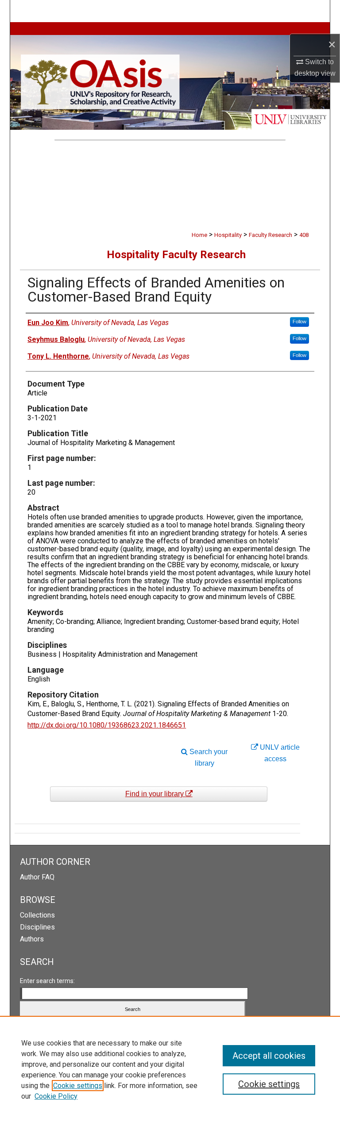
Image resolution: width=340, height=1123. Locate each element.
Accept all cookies (268, 1055)
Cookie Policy (56, 1096)
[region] (170, 1069)
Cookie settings (77, 1085)
